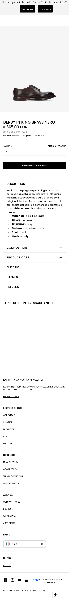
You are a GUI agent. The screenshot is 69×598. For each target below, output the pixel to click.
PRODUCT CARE (18, 257)
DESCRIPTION (16, 183)
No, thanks (45, 9)
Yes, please (27, 9)
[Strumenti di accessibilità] (55, 595)
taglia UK (8, 145)
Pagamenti (8, 429)
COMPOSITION (17, 247)
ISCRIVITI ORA (11, 396)
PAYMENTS (14, 277)
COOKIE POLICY (10, 469)
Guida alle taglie (57, 146)
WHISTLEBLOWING (11, 483)
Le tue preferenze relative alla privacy (51, 581)
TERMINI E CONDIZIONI (13, 476)
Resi (5, 436)
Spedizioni (8, 422)
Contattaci (9, 415)
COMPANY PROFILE (11, 502)
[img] (5, 581)
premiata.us (59, 2)
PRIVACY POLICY (10, 462)
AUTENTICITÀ (9, 523)
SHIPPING (13, 267)
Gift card (8, 443)
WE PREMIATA (9, 516)
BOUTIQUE (8, 509)
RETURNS (13, 286)
